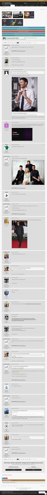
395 (21, 42)
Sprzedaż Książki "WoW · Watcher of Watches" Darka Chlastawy (23, 35)
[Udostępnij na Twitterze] (2, 478)
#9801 (44, 45)
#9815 (44, 314)
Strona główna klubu (6, 5)
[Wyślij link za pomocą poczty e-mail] (5, 478)
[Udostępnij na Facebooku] (4, 478)
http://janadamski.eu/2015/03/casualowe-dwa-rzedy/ (33, 303)
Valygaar (6, 408)
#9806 (44, 156)
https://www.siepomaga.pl (21, 345)
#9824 (44, 434)
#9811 (44, 265)
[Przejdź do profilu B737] (6, 293)
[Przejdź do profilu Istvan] (6, 387)
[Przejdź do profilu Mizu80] (6, 426)
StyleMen (6, 218)
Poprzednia (5, 42)
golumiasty (6, 265)
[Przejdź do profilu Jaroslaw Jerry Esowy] (6, 256)
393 (17, 42)
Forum (13, 5)
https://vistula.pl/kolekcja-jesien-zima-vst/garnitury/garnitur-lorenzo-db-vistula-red (24, 319)
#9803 (44, 69)
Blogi (17, 5)
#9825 (44, 447)
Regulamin (3, 7)
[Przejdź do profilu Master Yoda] (6, 281)
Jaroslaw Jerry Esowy (6, 253)
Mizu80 (6, 423)
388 (8, 42)
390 (12, 42)
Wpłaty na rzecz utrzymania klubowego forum (23, 29)
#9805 (44, 144)
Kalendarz (21, 5)
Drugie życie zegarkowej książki (23, 27)
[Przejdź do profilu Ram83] (6, 61)
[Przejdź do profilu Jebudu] (6, 195)
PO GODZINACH (23, 39)
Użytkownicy (32, 5)
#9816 (44, 326)
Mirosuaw (7, 482)
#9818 (44, 351)
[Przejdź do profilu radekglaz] (6, 318)
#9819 (44, 364)
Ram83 (6, 57)
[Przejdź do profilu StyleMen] (6, 221)
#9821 (44, 395)
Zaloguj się (33, 469)
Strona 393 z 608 (35, 42)
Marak (14, 482)
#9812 (44, 277)
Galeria (27, 5)
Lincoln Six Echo (6, 45)
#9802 (44, 57)
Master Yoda (6, 277)
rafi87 (6, 302)
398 (27, 42)
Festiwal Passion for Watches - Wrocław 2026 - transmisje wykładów (23, 33)
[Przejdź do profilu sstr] (6, 125)
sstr (6, 122)
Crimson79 (11, 482)
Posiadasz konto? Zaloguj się (32, 0)
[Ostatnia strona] (31, 42)
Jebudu (6, 192)
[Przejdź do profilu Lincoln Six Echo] (6, 48)
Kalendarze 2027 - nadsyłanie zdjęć (23, 31)
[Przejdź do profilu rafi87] (6, 305)
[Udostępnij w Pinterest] (6, 478)
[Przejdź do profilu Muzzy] (6, 148)
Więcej (42, 5)
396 (23, 42)
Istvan (6, 384)
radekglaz (6, 314)
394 (19, 42)
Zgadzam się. (42, 492)
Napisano (15, 45)
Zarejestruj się (41, 0)
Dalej (29, 42)
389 (10, 42)
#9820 (44, 384)
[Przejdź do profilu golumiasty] (6, 269)
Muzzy (6, 144)
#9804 (44, 122)
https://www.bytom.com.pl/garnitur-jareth (18, 320)
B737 (6, 290)
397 (25, 42)
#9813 (44, 290)
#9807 (44, 192)
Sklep (37, 5)
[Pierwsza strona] (2, 42)
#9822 (44, 408)
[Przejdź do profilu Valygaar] (6, 412)
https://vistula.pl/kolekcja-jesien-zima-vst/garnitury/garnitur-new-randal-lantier (23, 318)
